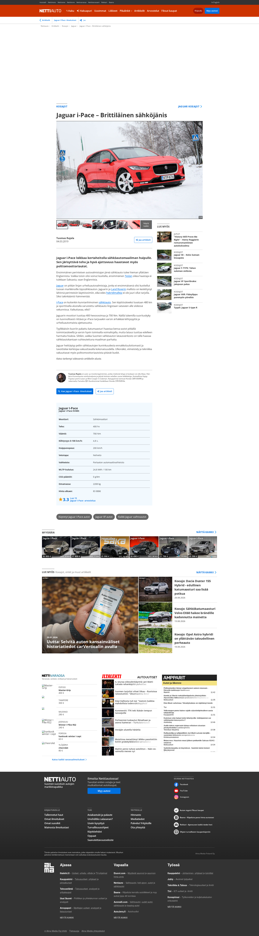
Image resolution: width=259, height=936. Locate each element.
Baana (111, 2)
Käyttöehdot (95, 831)
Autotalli (43, 2)
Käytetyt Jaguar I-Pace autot (74, 516)
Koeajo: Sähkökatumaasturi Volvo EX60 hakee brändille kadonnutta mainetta (178, 614)
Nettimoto (52, 2)
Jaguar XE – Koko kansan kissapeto (180, 255)
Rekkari (104, 2)
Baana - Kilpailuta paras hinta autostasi (197, 817)
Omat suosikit (52, 823)
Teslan (128, 276)
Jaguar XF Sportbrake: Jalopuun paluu (180, 281)
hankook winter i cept (69, 735)
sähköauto (105, 302)
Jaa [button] (84, 20)
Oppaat (92, 835)
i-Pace (59, 302)
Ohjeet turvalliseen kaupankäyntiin (195, 832)
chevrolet (69, 747)
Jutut (177, 234)
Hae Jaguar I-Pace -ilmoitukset (76, 391)
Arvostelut (153, 10)
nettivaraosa (53, 676)
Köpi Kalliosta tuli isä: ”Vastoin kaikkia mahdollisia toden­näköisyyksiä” (129, 703)
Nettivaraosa (81, 2)
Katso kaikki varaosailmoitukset (68, 759)
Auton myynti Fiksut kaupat (192, 810)
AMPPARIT (189, 678)
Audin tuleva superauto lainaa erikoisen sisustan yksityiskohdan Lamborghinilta (184, 727)
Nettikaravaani (94, 2)
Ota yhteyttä (138, 827)
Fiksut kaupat (169, 10)
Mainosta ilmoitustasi (56, 827)
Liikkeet (113, 10)
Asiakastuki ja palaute (100, 814)
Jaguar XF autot (104, 516)
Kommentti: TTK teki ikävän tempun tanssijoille (129, 713)
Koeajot (65, 26)
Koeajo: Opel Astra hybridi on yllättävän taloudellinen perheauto (178, 640)
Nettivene (61, 2)
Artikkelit (139, 10)
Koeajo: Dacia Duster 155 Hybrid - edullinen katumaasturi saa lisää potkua (178, 589)
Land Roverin (118, 289)
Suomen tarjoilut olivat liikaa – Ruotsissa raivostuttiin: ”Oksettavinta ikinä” (129, 694)
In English (215, 2)
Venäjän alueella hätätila (129, 732)
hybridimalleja (114, 292)
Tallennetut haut (53, 814)
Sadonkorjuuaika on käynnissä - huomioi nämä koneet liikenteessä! (187, 749)
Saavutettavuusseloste (100, 840)
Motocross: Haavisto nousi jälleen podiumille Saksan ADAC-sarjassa (189, 742)
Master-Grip (69, 689)
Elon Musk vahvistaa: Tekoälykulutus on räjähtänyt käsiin (188, 703)
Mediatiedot (137, 819)
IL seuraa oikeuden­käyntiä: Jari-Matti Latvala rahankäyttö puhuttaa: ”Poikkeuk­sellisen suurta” (129, 684)
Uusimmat (100, 10)
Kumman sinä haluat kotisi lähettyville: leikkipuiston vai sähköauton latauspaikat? (187, 719)
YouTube (184, 790)
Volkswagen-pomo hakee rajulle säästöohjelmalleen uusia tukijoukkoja (188, 712)
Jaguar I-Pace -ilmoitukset (65, 20)
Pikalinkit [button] (125, 10)
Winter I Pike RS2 (69, 724)
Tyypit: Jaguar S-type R (180, 307)
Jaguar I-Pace (56, 547)
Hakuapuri (85, 10)
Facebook (184, 784)
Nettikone (71, 2)
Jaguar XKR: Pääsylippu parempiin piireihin (180, 294)
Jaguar (74, 26)
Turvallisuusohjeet (98, 827)
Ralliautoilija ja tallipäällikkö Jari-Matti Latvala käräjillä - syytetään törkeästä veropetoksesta (187, 734)
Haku (71, 10)
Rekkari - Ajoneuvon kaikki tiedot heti (196, 824)
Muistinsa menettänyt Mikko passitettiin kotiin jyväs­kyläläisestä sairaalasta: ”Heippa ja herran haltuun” (129, 742)
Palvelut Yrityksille (141, 823)
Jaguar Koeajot (188, 106)
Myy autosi (212, 10)
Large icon (198, 126)
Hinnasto (136, 814)
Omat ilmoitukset (54, 819)
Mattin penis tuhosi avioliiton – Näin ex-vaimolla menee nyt (129, 751)
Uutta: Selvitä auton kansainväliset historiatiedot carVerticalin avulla (90, 615)
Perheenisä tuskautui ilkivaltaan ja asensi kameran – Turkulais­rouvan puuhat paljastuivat (129, 722)
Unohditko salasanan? (100, 819)
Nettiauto (50, 11)
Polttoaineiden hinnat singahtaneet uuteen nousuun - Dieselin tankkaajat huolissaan (186, 689)
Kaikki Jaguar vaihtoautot (132, 516)
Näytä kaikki (146, 224)
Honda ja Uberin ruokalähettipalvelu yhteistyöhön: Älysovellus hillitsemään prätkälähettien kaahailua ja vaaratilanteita (186, 698)
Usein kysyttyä (96, 823)
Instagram (184, 797)
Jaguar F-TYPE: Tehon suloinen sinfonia (180, 268)
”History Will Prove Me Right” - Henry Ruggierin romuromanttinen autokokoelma (180, 239)
